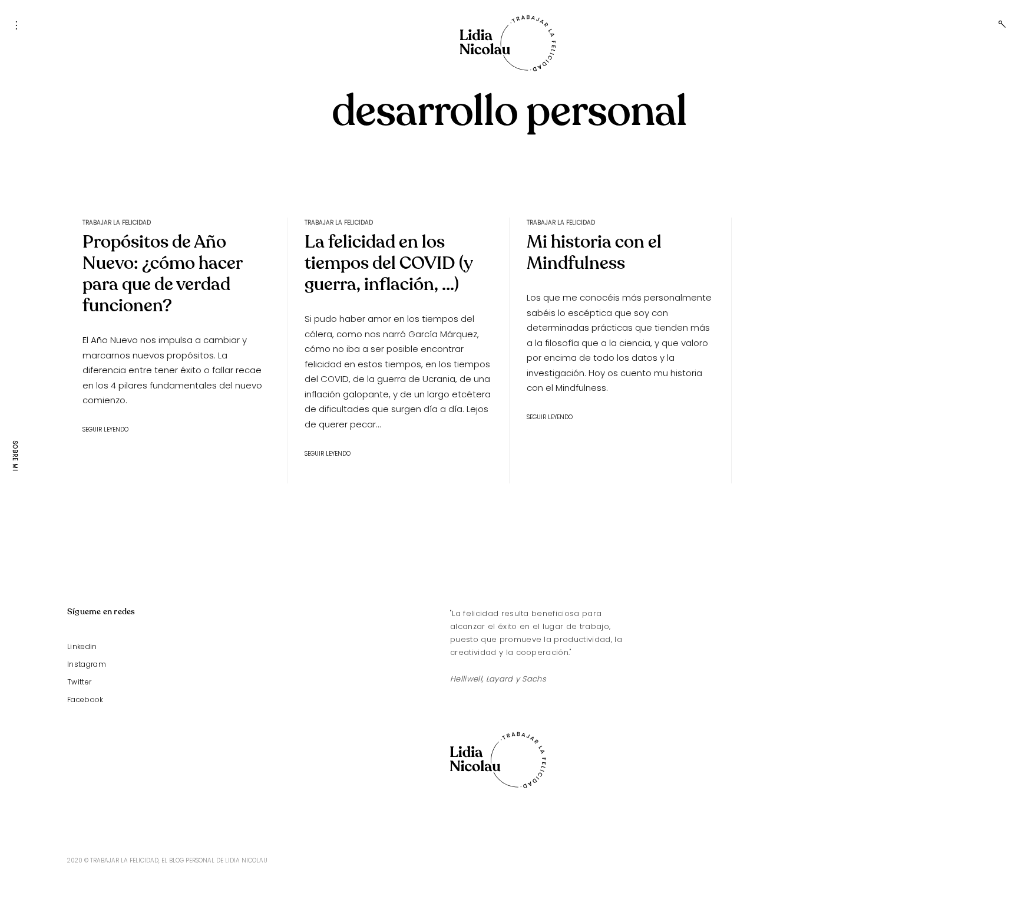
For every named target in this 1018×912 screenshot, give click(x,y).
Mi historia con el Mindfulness (594, 252)
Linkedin (82, 646)
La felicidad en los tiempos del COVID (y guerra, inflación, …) (388, 263)
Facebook (85, 699)
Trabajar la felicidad (116, 222)
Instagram (86, 664)
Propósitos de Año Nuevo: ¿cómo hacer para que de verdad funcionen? (162, 274)
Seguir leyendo (105, 429)
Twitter (79, 682)
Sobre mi (15, 456)
